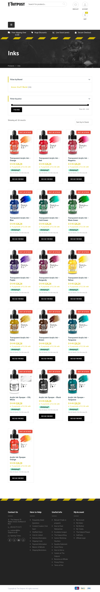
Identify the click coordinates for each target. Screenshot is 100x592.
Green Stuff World (19, 87)
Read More (18, 179)
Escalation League (60, 532)
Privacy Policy (59, 562)
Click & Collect (37, 535)
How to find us (59, 550)
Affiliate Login (81, 538)
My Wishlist (80, 526)
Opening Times (15, 536)
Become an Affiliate (61, 559)
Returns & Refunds (38, 547)
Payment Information (39, 544)
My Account (80, 520)
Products (11, 66)
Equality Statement (60, 544)
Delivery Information (39, 538)
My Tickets (80, 529)
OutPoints (79, 535)
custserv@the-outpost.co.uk (14, 531)
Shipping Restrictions (39, 550)
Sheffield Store (37, 532)
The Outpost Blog (60, 535)
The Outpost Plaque (83, 532)
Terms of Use (58, 565)
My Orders (79, 523)
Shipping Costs (37, 541)
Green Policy (58, 547)
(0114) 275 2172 (15, 527)
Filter (17, 110)
